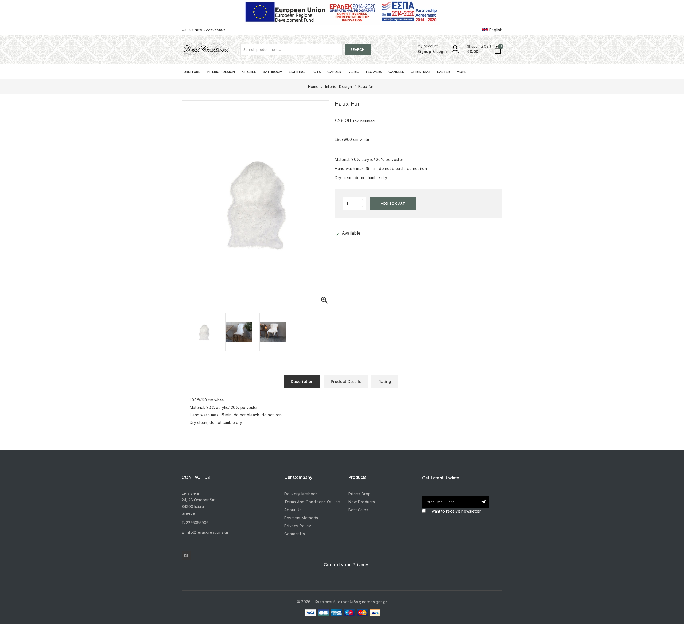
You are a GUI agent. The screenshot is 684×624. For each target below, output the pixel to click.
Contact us (294, 534)
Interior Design (221, 71)
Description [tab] (302, 381)
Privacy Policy (297, 526)
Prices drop (359, 493)
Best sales (358, 509)
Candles (396, 71)
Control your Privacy (346, 564)
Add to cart (393, 203)
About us (292, 509)
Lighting (297, 71)
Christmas (421, 71)
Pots (316, 71)
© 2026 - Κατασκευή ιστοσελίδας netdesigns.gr (342, 601)
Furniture (191, 71)
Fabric (353, 71)
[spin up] (363, 200)
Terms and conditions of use (312, 501)
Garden (334, 71)
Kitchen (249, 71)
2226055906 (215, 30)
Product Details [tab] (346, 381)
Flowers (374, 71)
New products (361, 501)
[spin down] (363, 206)
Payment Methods (301, 518)
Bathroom (272, 71)
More (461, 71)
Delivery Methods (301, 493)
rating (384, 381)
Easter (443, 71)
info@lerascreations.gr (207, 532)
